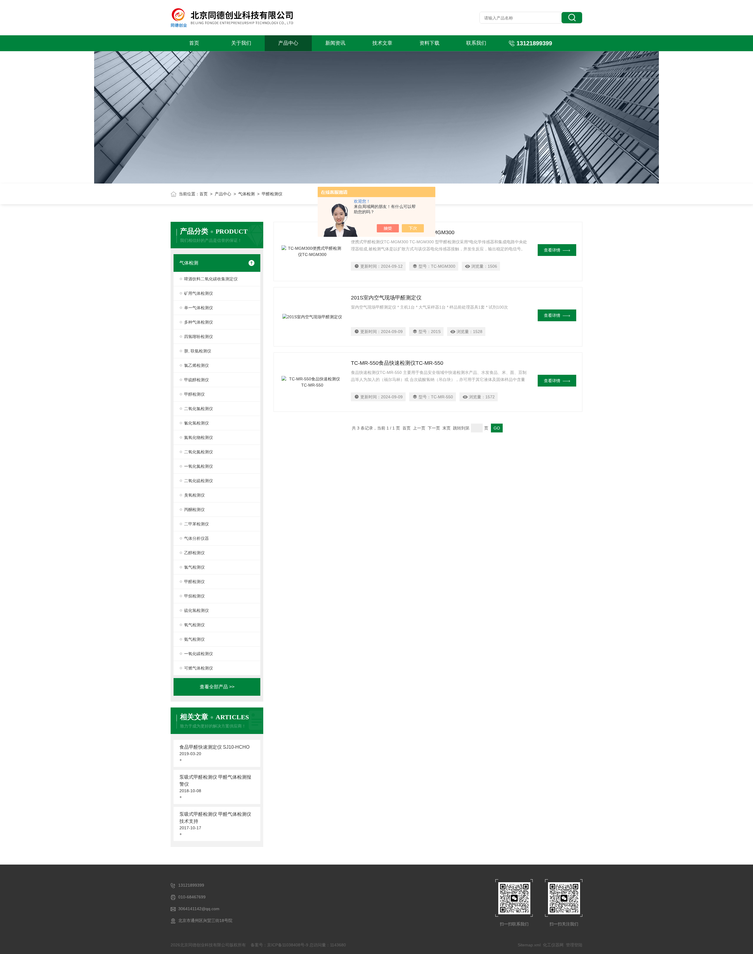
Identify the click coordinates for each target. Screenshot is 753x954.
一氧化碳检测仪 (198, 653)
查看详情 (552, 250)
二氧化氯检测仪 (198, 408)
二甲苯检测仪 (196, 524)
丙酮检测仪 (194, 509)
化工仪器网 (553, 945)
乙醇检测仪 (194, 552)
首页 (194, 43)
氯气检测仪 (194, 567)
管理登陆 (574, 945)
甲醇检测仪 (194, 394)
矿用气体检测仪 (198, 293)
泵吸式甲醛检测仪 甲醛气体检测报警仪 (215, 781)
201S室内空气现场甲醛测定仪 (386, 298)
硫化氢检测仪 (196, 610)
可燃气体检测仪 (198, 668)
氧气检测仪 (194, 624)
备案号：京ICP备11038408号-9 (279, 945)
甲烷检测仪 (194, 596)
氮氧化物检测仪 (198, 437)
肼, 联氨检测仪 (197, 351)
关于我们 (241, 43)
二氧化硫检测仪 (198, 480)
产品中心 (288, 43)
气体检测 (246, 194)
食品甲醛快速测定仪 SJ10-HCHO (214, 747)
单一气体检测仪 (198, 307)
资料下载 (429, 43)
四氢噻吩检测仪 (198, 336)
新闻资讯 (335, 43)
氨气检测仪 (194, 639)
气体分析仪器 (196, 538)
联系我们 (476, 43)
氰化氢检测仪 (196, 423)
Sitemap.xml (529, 945)
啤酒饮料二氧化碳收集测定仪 (211, 279)
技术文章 (382, 43)
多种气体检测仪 (198, 322)
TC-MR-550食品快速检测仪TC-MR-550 (397, 363)
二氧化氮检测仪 (198, 451)
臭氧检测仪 (194, 495)
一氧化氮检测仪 (198, 466)
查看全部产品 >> (217, 686)
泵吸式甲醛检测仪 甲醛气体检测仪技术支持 (215, 818)
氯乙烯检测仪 (196, 365)
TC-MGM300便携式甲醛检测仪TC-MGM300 (402, 232)
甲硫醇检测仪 (196, 379)
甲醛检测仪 (194, 581)
